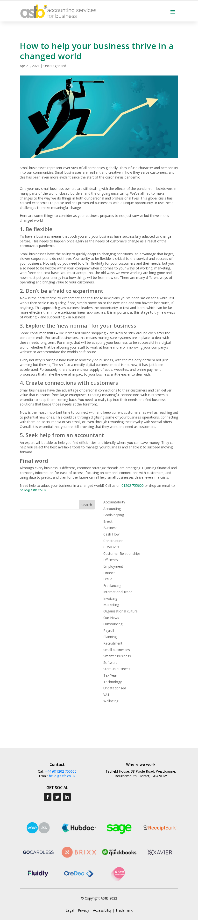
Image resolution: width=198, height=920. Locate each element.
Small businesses (116, 649)
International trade (117, 592)
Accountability (114, 502)
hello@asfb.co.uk (33, 490)
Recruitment (112, 643)
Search (86, 504)
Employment (113, 566)
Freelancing (112, 585)
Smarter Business (117, 656)
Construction (113, 540)
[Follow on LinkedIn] (67, 797)
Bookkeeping (113, 515)
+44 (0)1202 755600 (61, 771)
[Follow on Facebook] (47, 797)
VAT (106, 694)
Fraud (107, 579)
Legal (70, 910)
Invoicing (110, 598)
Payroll (108, 630)
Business (110, 527)
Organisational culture (120, 611)
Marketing (111, 604)
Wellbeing (110, 701)
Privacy (83, 910)
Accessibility (102, 910)
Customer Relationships (122, 553)
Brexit (108, 521)
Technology (112, 682)
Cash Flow (111, 534)
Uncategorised (54, 65)
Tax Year (110, 675)
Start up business (116, 668)
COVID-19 (111, 547)
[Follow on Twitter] (57, 797)
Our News (111, 617)
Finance (109, 572)
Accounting (112, 508)
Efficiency (110, 559)
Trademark (124, 910)
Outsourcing (112, 624)
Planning (110, 636)
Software (110, 662)
